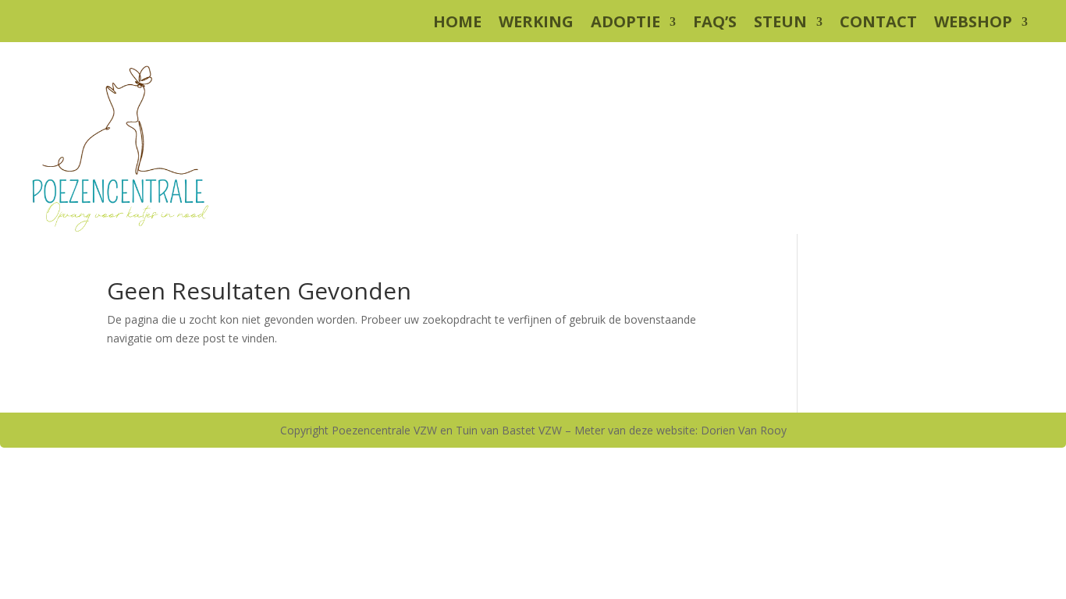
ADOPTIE (625, 24)
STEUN (780, 24)
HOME (457, 24)
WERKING (536, 24)
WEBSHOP (973, 24)
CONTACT (878, 24)
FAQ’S (715, 24)
